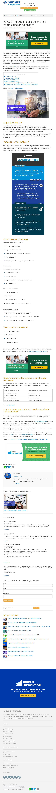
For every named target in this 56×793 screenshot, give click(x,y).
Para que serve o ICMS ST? (12, 78)
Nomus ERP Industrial (27, 434)
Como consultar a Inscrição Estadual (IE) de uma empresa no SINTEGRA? (24, 634)
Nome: (4, 583)
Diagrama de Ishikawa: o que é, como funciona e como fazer (21, 643)
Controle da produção (7, 736)
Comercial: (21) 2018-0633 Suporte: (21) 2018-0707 (13, 789)
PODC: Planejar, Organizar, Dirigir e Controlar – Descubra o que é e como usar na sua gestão (28, 639)
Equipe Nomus (17, 476)
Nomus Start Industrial (8, 729)
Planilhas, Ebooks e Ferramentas (29, 7)
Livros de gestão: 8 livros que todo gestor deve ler (19, 647)
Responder (6, 529)
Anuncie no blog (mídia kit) (8, 769)
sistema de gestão (39, 421)
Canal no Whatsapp (30, 5)
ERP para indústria (30, 10)
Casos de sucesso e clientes (9, 751)
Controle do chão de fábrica (9, 740)
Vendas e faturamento (8, 733)
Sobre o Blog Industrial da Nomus (10, 756)
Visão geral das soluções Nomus (10, 743)
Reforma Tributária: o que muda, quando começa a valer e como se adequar (25, 618)
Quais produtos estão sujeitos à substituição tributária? (20, 83)
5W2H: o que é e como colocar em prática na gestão (19, 630)
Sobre (25, 3)
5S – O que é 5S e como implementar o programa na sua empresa (22, 622)
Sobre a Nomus (6, 754)
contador (14, 66)
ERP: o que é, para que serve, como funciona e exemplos (20, 655)
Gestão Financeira (7, 734)
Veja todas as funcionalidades (9, 741)
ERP (46, 421)
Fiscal (16, 15)
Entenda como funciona (8, 731)
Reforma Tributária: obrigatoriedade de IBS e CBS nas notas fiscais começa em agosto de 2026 (29, 626)
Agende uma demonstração (9, 763)
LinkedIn (17, 483)
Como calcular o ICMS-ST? (12, 79)
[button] (28, 688)
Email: (4, 588)
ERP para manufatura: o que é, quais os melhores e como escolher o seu (29, 439)
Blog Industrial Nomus (9, 15)
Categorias (31, 3)
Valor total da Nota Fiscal (12, 81)
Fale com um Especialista (8, 767)
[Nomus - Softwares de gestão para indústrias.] (10, 3)
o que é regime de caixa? (17, 88)
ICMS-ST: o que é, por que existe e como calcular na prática (24, 23)
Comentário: (6, 593)
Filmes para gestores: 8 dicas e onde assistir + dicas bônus (20, 651)
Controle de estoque (7, 738)
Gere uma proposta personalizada (10, 765)
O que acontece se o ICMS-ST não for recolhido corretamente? (22, 84)
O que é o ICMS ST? (11, 76)
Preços (4, 752)
